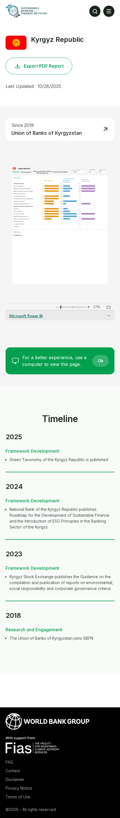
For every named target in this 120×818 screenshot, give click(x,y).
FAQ (9, 762)
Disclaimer (15, 779)
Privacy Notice (19, 788)
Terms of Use (18, 796)
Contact (13, 770)
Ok (100, 360)
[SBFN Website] (26, 11)
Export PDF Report (44, 66)
